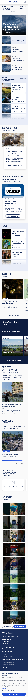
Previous (20, 128)
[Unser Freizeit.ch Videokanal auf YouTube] (5, 671)
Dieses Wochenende (8, 328)
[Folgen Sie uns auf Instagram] (4, 671)
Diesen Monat (6, 331)
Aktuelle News (14, 315)
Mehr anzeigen (14, 122)
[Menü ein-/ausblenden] (25, 2)
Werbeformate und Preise (8, 662)
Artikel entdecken (14, 165)
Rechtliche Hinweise (7, 656)
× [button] (26, 673)
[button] (14, 690)
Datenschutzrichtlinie (6, 688)
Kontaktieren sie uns (7, 654)
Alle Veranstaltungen (14, 360)
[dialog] (14, 684)
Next (26, 128)
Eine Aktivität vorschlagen (8, 664)
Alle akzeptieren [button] (14, 694)
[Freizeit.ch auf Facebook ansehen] (2, 671)
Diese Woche (19, 328)
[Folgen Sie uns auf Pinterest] (8, 671)
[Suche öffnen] (3, 2)
